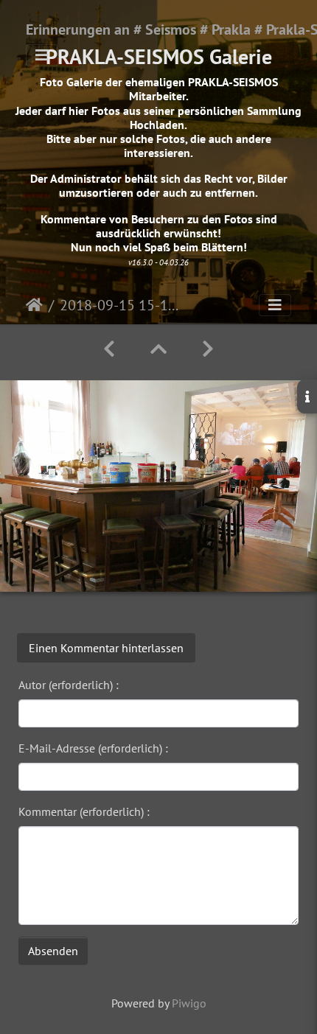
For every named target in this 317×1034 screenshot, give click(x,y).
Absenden (53, 950)
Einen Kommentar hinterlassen (106, 647)
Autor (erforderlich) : (68, 684)
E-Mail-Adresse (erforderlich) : (93, 748)
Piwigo (189, 1003)
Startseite (34, 305)
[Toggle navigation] (42, 55)
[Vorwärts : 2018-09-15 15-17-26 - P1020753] (207, 349)
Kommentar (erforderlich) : (84, 811)
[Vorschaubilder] (158, 349)
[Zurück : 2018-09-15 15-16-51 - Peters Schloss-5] (109, 349)
